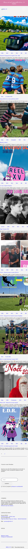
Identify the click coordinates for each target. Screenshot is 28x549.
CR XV (2, 226)
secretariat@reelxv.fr (8, 521)
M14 (17, 53)
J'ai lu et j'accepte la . (13, 486)
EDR (2, 53)
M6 (21, 53)
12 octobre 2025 (8, 96)
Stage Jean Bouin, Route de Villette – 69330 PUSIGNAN (13, 519)
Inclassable (13, 139)
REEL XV (8, 547)
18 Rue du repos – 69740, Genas (8, 516)
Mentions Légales (5, 535)
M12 (12, 53)
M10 (7, 53)
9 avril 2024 (8, 356)
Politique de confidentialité (7, 536)
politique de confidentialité (17, 486)
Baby (2, 139)
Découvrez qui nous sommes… (7, 505)
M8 (26, 53)
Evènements (13, 400)
